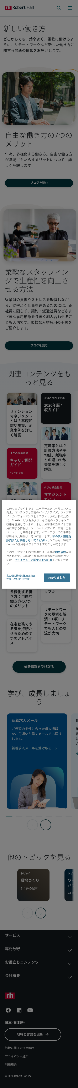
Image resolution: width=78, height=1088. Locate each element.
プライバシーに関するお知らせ (33, 560)
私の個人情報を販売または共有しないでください (20, 577)
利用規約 (60, 552)
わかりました (57, 577)
